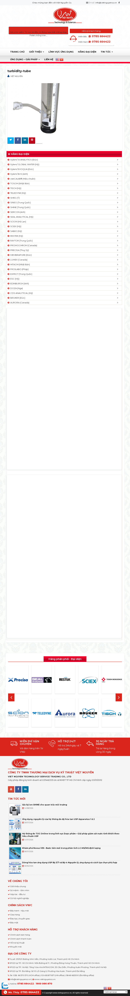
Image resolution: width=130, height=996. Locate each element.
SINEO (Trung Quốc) (20, 202)
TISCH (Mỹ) (15, 188)
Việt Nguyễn (16, 76)
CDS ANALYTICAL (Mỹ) (21, 293)
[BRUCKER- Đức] (88, 713)
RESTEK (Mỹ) (16, 236)
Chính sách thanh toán (20, 939)
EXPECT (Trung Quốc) (20, 274)
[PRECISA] (18, 680)
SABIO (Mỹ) (15, 231)
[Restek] (65, 680)
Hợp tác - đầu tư (17, 894)
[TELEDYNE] (42, 713)
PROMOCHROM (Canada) (23, 245)
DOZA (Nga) (16, 288)
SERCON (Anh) (17, 212)
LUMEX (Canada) (18, 259)
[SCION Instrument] (18, 713)
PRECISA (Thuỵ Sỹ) (19, 250)
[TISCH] (112, 713)
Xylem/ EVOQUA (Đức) (21, 169)
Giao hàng (15, 914)
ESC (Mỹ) (14, 278)
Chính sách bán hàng (20, 935)
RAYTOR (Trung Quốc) (21, 240)
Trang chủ (17, 51)
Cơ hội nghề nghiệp (19, 898)
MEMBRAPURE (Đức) (20, 255)
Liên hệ (48, 59)
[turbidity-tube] (36, 106)
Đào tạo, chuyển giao (20, 918)
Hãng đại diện (87, 51)
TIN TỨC (106, 51)
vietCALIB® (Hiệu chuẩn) (22, 178)
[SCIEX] (88, 680)
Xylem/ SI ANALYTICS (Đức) (23, 159)
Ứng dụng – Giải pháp (24, 59)
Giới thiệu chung (18, 886)
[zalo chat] (5, 985)
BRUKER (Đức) (17, 298)
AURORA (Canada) (19, 302)
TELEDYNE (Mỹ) (17, 193)
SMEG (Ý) (14, 197)
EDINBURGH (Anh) (19, 283)
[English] (57, 59)
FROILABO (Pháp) (19, 269)
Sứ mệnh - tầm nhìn (19, 890)
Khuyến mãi (16, 946)
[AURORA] (65, 713)
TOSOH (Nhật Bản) (19, 183)
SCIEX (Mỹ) (15, 226)
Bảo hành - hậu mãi (19, 910)
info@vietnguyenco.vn (106, 2)
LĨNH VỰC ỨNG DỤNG (61, 51)
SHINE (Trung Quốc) (19, 207)
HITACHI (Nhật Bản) (19, 264)
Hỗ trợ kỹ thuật (17, 943)
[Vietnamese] (62, 59)
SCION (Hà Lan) (17, 221)
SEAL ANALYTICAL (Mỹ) (21, 217)
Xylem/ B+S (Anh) (18, 174)
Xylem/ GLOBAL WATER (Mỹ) (24, 164)
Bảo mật (14, 922)
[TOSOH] (112, 680)
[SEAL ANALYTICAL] (42, 680)
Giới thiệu (35, 51)
